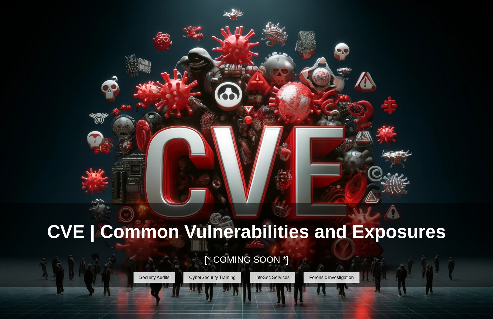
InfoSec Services (272, 277)
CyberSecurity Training (212, 277)
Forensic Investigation (331, 277)
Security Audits (154, 277)
